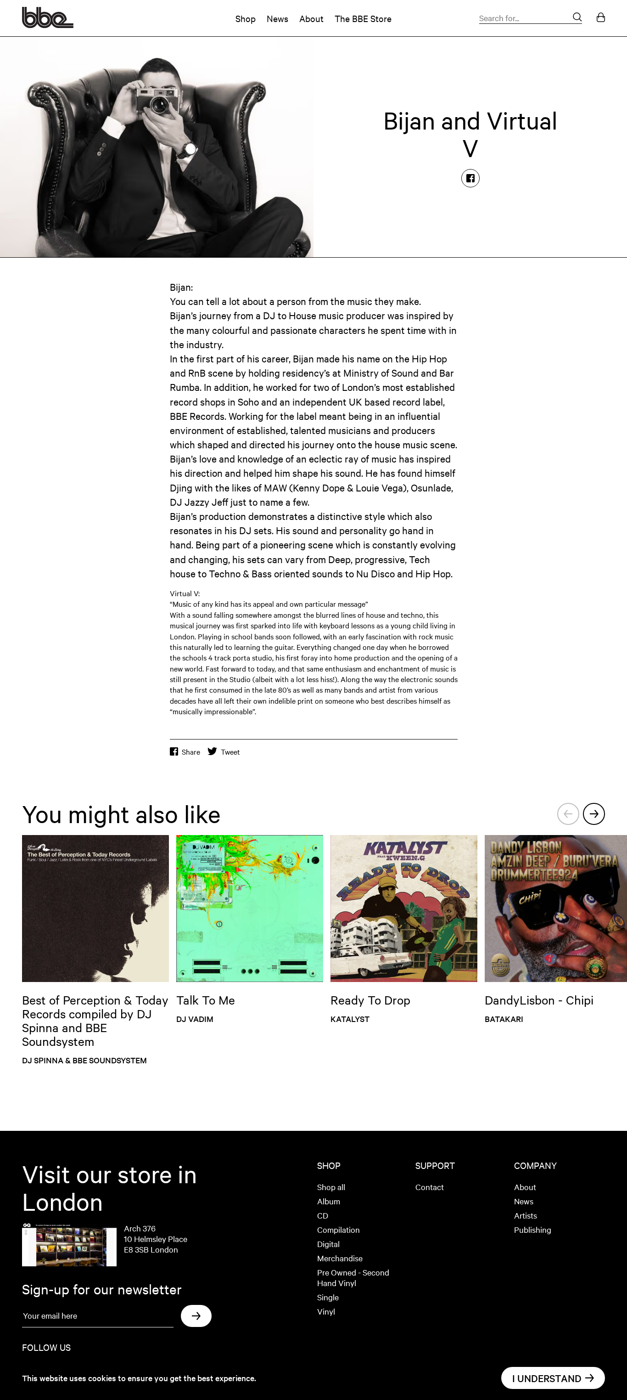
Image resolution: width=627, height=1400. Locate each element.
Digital (328, 1243)
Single (328, 1297)
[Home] (47, 25)
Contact (429, 1186)
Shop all (331, 1186)
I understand (547, 1378)
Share (191, 751)
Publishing (532, 1229)
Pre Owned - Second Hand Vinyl (353, 1277)
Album (328, 1201)
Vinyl (326, 1311)
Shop (245, 18)
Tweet (230, 751)
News (277, 18)
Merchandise (340, 1258)
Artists (525, 1215)
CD (322, 1215)
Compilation (338, 1229)
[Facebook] (470, 178)
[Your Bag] (601, 18)
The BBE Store (363, 18)
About (311, 18)
